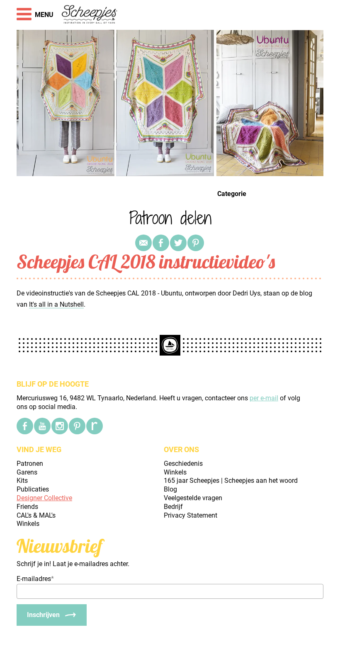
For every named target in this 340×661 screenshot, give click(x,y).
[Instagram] (59, 426)
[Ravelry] (94, 426)
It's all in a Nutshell (56, 304)
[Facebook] (25, 426)
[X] (178, 243)
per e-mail (264, 398)
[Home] (90, 15)
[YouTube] (42, 426)
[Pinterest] (195, 243)
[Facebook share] (161, 243)
